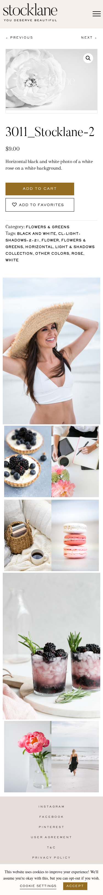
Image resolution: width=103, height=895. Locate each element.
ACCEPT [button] (75, 886)
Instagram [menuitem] (51, 807)
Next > (89, 37)
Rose (77, 253)
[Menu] (96, 14)
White (12, 260)
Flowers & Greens (47, 227)
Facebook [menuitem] (51, 817)
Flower (50, 240)
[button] (88, 58)
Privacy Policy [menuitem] (51, 858)
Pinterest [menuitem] (52, 827)
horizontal (39, 247)
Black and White (36, 234)
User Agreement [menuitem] (51, 837)
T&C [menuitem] (51, 847)
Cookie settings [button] (38, 886)
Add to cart (40, 189)
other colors (52, 253)
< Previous (19, 37)
